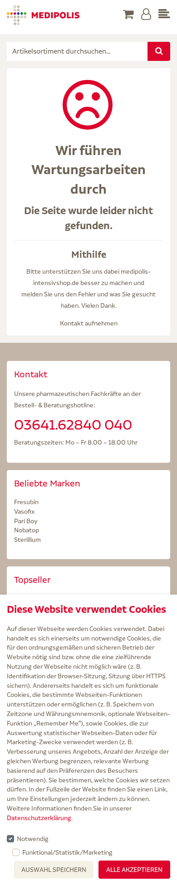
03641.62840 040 (73, 424)
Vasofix (24, 511)
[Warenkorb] (128, 14)
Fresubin (26, 502)
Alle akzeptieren (134, 869)
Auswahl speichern (53, 869)
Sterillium (27, 539)
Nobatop (26, 530)
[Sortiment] (164, 14)
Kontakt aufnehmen (89, 323)
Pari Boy (26, 521)
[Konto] (146, 14)
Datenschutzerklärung (39, 817)
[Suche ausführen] (159, 51)
